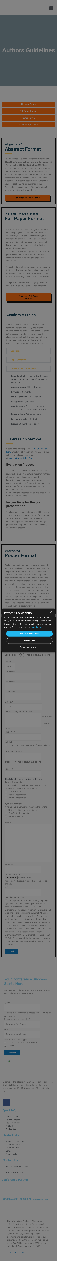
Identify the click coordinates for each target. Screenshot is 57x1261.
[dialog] (28, 630)
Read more (37, 627)
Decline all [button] (29, 641)
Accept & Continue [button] (29, 633)
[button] (28, 647)
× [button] (51, 612)
